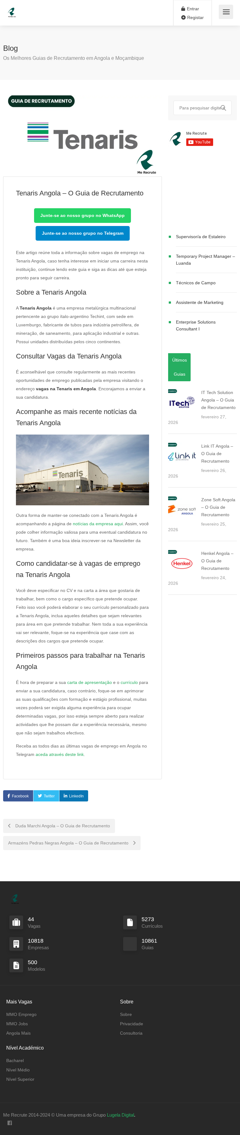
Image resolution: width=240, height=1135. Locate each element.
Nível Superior (20, 1079)
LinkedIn (76, 796)
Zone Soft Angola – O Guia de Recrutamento (218, 507)
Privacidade (131, 1023)
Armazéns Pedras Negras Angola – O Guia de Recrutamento (69, 842)
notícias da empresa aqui (98, 523)
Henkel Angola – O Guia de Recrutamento (217, 561)
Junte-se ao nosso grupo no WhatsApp (82, 215)
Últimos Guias (179, 367)
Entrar (192, 8)
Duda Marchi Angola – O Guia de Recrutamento (62, 825)
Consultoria (131, 1033)
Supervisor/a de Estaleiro (201, 236)
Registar (195, 17)
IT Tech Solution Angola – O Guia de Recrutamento (218, 400)
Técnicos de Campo (196, 282)
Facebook (20, 796)
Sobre (126, 1014)
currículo (129, 682)
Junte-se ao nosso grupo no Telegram (82, 233)
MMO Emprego (21, 1014)
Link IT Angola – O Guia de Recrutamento (217, 454)
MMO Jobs (17, 1023)
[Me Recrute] (12, 9)
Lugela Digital (120, 1115)
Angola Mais (18, 1033)
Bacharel (15, 1060)
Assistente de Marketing (199, 302)
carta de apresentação (89, 682)
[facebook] (9, 1123)
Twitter (49, 796)
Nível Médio (18, 1069)
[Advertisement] (202, 191)
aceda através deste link (60, 754)
